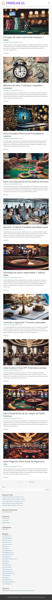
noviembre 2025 (5, 518)
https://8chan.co (6, 563)
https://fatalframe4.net (7, 579)
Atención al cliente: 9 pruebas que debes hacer (25, 227)
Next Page (32, 482)
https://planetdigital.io (7, 550)
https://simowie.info (6, 542)
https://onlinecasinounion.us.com (9, 558)
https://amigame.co (6, 575)
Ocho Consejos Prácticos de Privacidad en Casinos (13, 501)
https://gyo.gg (5, 561)
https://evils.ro (5, 546)
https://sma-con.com (7, 540)
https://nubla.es (5, 548)
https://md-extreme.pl (7, 544)
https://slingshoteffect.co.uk (8, 573)
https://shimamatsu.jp (7, 538)
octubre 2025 (5, 520)
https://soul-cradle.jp (6, 567)
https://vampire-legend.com (8, 581)
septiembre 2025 (6, 522)
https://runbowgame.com (7, 571)
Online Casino (6, 42)
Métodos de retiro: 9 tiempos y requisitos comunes (13, 499)
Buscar (3, 486)
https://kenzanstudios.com (8, 554)
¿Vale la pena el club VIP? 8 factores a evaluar (25, 368)
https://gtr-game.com (7, 565)
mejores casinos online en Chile (27, 590)
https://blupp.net (6, 577)
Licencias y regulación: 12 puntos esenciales (24, 322)
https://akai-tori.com (6, 536)
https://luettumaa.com (7, 569)
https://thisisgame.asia (7, 583)
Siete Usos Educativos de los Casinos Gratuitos (26, 181)
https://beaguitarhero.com (8, 552)
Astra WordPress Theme (39, 597)
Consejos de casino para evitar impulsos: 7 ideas (12, 496)
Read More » (6, 53)
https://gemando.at (6, 556)
